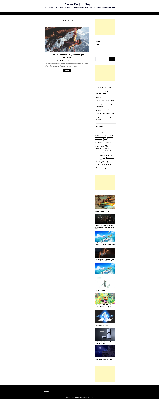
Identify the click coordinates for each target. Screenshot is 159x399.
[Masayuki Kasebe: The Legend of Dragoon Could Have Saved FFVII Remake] (105, 202)
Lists (80, 13)
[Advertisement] (105, 27)
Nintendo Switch (100, 150)
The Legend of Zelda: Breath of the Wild (101, 161)
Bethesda (111, 135)
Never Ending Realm (79, 4)
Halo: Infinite (97, 146)
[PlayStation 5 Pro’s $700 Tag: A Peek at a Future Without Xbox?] (105, 334)
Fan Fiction (67, 13)
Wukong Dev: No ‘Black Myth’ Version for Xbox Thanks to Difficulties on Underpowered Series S (104, 227)
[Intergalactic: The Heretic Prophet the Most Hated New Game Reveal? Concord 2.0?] (105, 253)
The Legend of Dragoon (104, 159)
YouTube (98, 47)
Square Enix (110, 158)
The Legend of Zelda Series (102, 164)
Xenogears (105, 168)
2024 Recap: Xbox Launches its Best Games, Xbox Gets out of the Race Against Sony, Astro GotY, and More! (105, 244)
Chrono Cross (104, 137)
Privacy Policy (46, 391)
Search (97, 55)
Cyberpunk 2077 (110, 137)
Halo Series (102, 146)
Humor (91, 13)
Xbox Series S (112, 166)
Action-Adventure (100, 132)
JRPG (106, 146)
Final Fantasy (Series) (101, 139)
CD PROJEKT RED (98, 137)
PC (105, 150)
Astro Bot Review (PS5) (100, 274)
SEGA (96, 157)
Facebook (98, 41)
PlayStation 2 (106, 152)
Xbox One (107, 166)
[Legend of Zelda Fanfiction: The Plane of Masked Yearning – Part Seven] (105, 316)
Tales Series (97, 159)
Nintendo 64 (111, 148)
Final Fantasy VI (97, 140)
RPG (112, 155)
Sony (104, 158)
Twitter (97, 44)
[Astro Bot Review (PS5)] (105, 268)
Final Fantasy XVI (108, 142)
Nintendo (105, 148)
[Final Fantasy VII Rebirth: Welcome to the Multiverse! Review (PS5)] (105, 282)
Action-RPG (99, 135)
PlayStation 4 (98, 155)
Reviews (85, 13)
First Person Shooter (106, 143)
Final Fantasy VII (104, 140)
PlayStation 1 (99, 152)
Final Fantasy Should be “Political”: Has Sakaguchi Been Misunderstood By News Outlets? (103, 359)
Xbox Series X (99, 168)
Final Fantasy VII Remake (99, 142)
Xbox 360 (97, 166)
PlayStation (109, 150)
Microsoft (98, 148)
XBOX (111, 164)
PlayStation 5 (106, 155)
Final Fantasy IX (111, 139)
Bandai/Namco (106, 135)
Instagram (98, 49)
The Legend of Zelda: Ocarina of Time (102, 162)
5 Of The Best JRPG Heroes (102, 122)
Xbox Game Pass (102, 166)
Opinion (74, 13)
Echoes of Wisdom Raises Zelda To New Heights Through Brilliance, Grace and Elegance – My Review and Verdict (103, 306)
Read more (67, 70)
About (97, 13)
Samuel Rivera (73, 60)
